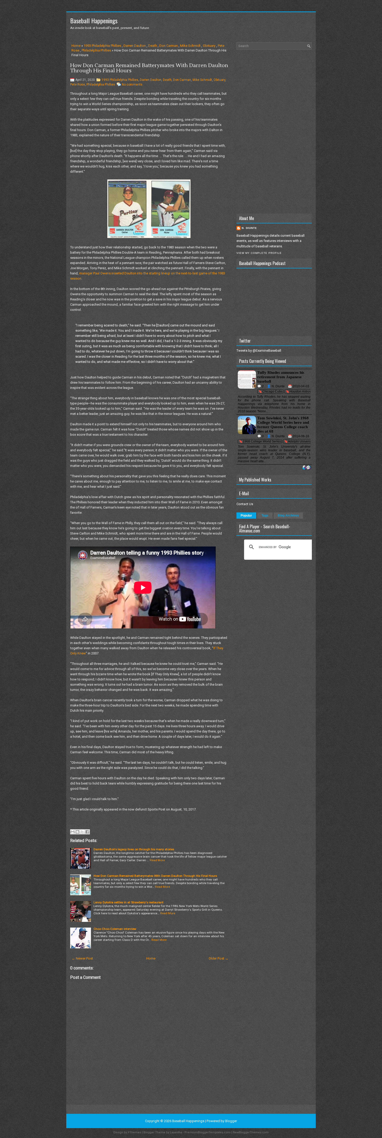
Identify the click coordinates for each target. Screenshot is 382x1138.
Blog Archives (288, 515)
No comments (132, 84)
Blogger (231, 1121)
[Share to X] (82, 831)
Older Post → (218, 958)
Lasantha (176, 1132)
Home (76, 46)
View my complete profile (259, 253)
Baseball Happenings (93, 20)
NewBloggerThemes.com (251, 1132)
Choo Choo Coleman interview (115, 929)
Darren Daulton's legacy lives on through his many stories (134, 849)
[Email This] (72, 831)
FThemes (134, 1132)
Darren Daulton (134, 46)
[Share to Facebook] (87, 831)
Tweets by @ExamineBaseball (258, 350)
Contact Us (244, 504)
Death (152, 46)
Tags (264, 515)
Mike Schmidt (190, 46)
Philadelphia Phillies (96, 50)
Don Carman (168, 46)
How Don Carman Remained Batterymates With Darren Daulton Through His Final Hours (149, 68)
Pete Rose (77, 84)
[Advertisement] (274, 132)
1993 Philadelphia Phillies (102, 46)
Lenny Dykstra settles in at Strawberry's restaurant (128, 902)
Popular (246, 515)
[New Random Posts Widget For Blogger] (306, 468)
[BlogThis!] (77, 831)
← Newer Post (82, 958)
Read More (157, 860)
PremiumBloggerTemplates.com (207, 1132)
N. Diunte (249, 228)
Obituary (209, 46)
